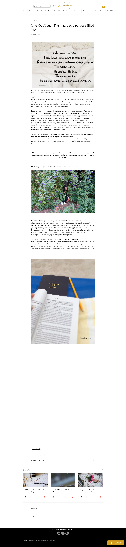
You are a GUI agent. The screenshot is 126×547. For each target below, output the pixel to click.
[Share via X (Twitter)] (36, 455)
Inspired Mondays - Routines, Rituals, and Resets (89, 491)
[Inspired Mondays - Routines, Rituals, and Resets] (90, 480)
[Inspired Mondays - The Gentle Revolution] (63, 480)
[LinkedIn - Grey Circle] (67, 533)
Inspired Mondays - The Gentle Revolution (62, 491)
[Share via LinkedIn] (40, 455)
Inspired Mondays (36, 449)
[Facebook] (63, 533)
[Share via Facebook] (32, 455)
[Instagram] (58, 533)
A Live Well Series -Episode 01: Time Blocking (35, 491)
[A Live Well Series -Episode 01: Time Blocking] (35, 480)
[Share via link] (45, 455)
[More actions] (94, 21)
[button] (103, 6)
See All (101, 470)
